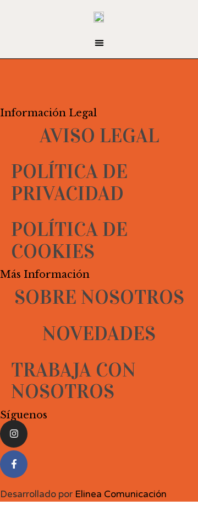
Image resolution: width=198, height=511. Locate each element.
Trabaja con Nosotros (73, 381)
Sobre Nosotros (99, 297)
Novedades (99, 333)
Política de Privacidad (69, 182)
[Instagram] (14, 434)
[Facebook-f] (14, 464)
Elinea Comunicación (121, 494)
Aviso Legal (99, 135)
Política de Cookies (69, 240)
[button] (99, 43)
